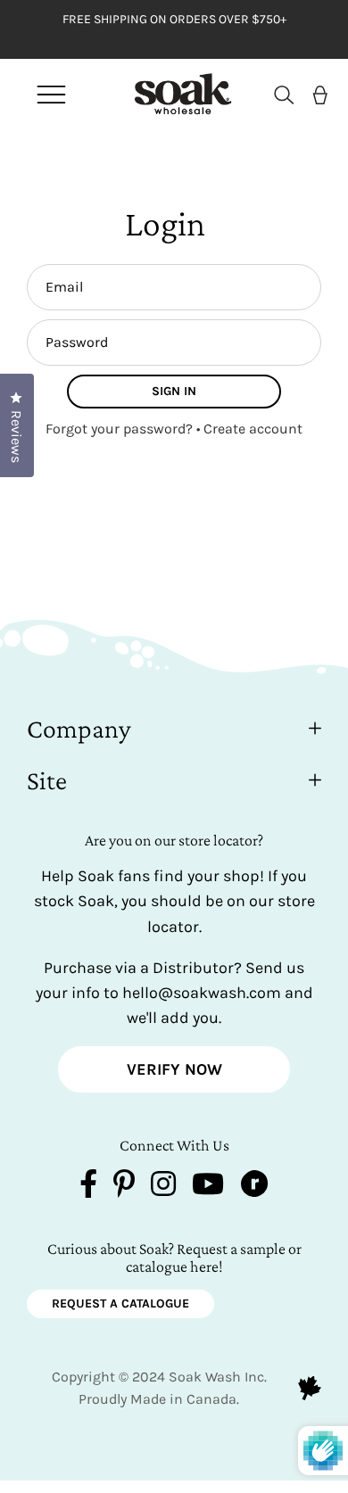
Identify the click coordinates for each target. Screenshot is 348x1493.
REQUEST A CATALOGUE (120, 1303)
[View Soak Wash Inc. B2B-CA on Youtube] (208, 1187)
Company (79, 728)
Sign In (174, 391)
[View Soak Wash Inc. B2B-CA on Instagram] (163, 1187)
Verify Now (174, 1069)
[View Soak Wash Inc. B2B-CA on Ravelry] (254, 1187)
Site (47, 780)
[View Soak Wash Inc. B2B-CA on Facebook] (88, 1187)
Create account (252, 428)
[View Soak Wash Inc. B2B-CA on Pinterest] (124, 1187)
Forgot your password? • (124, 428)
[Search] (277, 94)
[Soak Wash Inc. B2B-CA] (169, 94)
